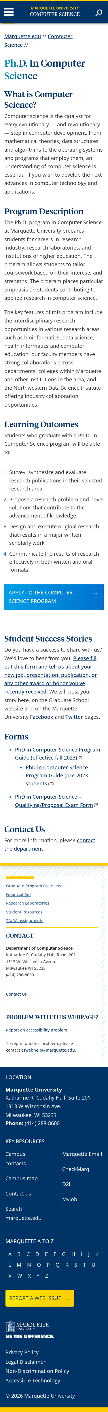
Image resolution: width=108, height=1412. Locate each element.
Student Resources (24, 912)
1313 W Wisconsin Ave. (33, 1106)
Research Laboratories (27, 903)
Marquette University (55, 8)
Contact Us (16, 994)
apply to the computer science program (41, 596)
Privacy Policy (22, 1352)
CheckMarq (75, 1169)
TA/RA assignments (24, 920)
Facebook (41, 716)
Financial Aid (18, 894)
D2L (66, 1184)
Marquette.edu (22, 36)
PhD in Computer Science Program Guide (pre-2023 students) (57, 775)
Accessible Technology (32, 1380)
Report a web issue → (40, 1298)
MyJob (69, 1199)
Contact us (18, 1193)
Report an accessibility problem (36, 1030)
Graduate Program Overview (33, 885)
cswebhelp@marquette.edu (48, 1050)
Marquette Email (82, 1153)
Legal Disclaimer (25, 1361)
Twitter (74, 716)
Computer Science (55, 14)
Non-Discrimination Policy (37, 1370)
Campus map (21, 1178)
